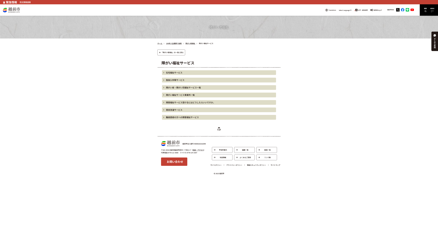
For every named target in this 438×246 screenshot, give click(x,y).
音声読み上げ (378, 10)
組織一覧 (245, 150)
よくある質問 (434, 42)
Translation (332, 10)
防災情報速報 (25, 2)
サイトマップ (275, 165)
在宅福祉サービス (174, 72)
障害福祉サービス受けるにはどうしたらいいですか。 (190, 102)
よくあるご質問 (245, 157)
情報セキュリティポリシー (256, 165)
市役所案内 (223, 150)
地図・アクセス (198, 150)
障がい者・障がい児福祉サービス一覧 (183, 87)
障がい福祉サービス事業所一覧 (180, 94)
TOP (219, 130)
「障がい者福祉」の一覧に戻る (172, 52)
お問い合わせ (175, 162)
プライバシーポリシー (234, 165)
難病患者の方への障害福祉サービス (182, 117)
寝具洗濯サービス (174, 109)
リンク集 (267, 157)
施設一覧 (267, 150)
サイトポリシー (216, 165)
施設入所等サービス (175, 79)
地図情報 (223, 157)
